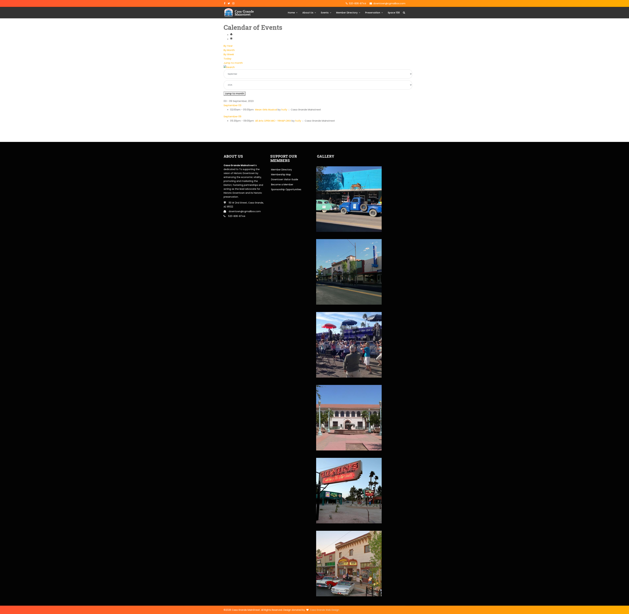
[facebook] (224, 3)
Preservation (372, 12)
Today (227, 58)
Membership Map (281, 174)
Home (291, 12)
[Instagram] (233, 3)
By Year (228, 46)
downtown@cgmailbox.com (389, 3)
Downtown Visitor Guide (284, 179)
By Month (229, 50)
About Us (307, 12)
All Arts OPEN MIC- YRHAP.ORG (273, 120)
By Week (229, 54)
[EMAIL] (231, 39)
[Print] (231, 34)
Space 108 (394, 12)
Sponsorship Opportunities (286, 189)
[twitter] (229, 3)
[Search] (314, 67)
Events (325, 12)
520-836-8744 (357, 3)
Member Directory (347, 12)
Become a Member (282, 184)
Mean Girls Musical (266, 109)
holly (284, 109)
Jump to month (233, 63)
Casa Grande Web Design (324, 610)
